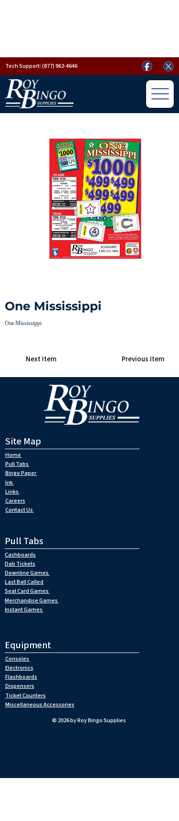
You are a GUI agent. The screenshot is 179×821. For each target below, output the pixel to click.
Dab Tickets (20, 564)
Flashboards (21, 677)
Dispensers (19, 686)
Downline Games (27, 573)
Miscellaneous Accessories (39, 705)
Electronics (19, 668)
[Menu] (160, 94)
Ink (9, 483)
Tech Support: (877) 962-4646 (41, 66)
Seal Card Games (27, 591)
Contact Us (19, 510)
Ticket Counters (25, 696)
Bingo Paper (21, 473)
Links (12, 492)
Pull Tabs (17, 464)
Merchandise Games (32, 601)
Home (13, 455)
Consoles (17, 659)
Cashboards (20, 555)
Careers (15, 501)
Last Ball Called (24, 582)
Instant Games (24, 610)
